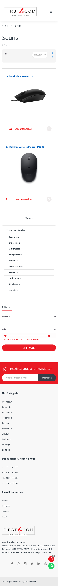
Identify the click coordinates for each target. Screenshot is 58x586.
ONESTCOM (30, 581)
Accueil (5, 25)
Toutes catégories (15, 230)
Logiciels (6, 449)
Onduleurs (6, 439)
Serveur (5, 433)
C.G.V (4, 516)
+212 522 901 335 (10, 467)
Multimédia (7, 412)
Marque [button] (6, 317)
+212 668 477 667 (10, 478)
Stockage (6, 444)
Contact (5, 511)
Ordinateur (7, 401)
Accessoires (7, 428)
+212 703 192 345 (10, 472)
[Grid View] (6, 54)
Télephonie (7, 417)
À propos (6, 506)
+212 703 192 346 (10, 483)
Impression (7, 407)
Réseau (5, 423)
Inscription (47, 377)
